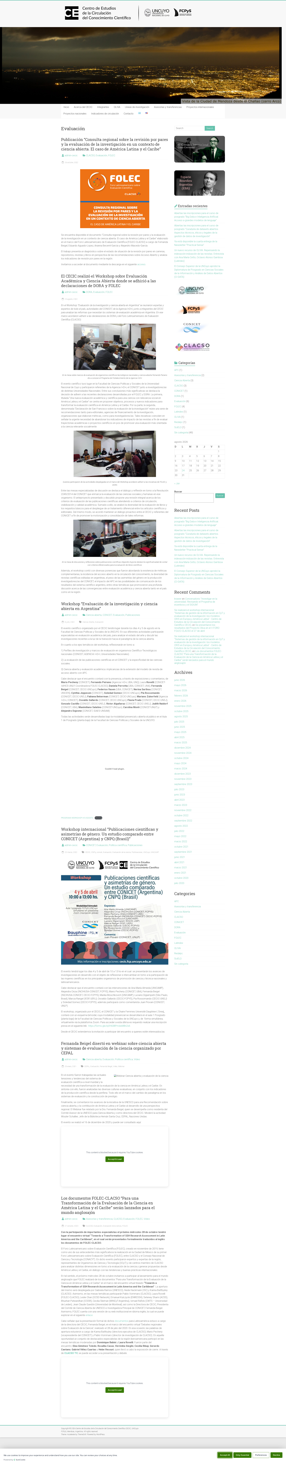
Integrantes (103, 107)
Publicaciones (132, 615)
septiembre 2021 (183, 851)
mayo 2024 (180, 763)
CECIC (87, 852)
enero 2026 (180, 700)
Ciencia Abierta (88, 622)
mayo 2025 (180, 732)
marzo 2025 (180, 742)
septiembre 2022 (183, 820)
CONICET (107, 615)
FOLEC (111, 155)
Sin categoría (181, 432)
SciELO (178, 427)
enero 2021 (180, 872)
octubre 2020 (181, 878)
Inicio (66, 107)
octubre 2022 (181, 815)
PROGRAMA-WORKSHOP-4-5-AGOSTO (77, 818)
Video (137, 1059)
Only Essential (242, 1455)
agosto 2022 (181, 825)
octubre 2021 (181, 846)
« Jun (177, 483)
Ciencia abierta (94, 615)
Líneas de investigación (137, 107)
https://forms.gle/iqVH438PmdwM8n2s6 (109, 1025)
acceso (141, 264)
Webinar (121, 1066)
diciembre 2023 (182, 773)
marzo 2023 (180, 805)
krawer (177, 598)
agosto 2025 (181, 716)
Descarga (98, 818)
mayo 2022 (180, 836)
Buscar (178, 491)
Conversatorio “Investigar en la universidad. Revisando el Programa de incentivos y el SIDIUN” (195, 601)
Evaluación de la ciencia (121, 852)
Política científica (118, 845)
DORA (89, 292)
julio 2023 (179, 789)
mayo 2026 (180, 685)
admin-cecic (71, 155)
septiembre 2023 (183, 784)
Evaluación (101, 155)
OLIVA (117, 107)
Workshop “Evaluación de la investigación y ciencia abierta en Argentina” (109, 606)
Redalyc (178, 422)
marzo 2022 (180, 841)
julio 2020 (179, 883)
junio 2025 (179, 726)
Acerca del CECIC (83, 107)
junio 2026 (179, 680)
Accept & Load (115, 1159)
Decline (276, 1455)
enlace (89, 1315)
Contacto (128, 113)
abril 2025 (179, 737)
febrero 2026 (181, 695)
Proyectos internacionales (200, 107)
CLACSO (90, 155)
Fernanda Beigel (106, 1066)
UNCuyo (146, 852)
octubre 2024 (181, 758)
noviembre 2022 (182, 810)
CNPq (93, 852)
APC (176, 370)
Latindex (178, 411)
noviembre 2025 (182, 706)
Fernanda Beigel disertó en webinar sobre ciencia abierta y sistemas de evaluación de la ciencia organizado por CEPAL (113, 1048)
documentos (121, 1321)
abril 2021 (179, 862)
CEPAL (87, 1066)
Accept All (225, 1455)
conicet (99, 852)
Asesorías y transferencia (99, 1218)
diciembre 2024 (182, 747)
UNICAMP (155, 852)
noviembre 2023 (182, 779)
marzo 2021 (180, 867)
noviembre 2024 (182, 753)
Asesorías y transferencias (168, 107)
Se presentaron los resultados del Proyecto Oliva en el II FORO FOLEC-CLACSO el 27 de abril (196, 628)
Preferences (261, 1455)
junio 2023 (179, 794)
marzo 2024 (180, 768)
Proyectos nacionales (74, 113)
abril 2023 (179, 799)
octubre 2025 (181, 711)
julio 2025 (179, 721)
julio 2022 (179, 831)
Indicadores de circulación (105, 113)
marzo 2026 (180, 690)
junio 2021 (179, 857)
